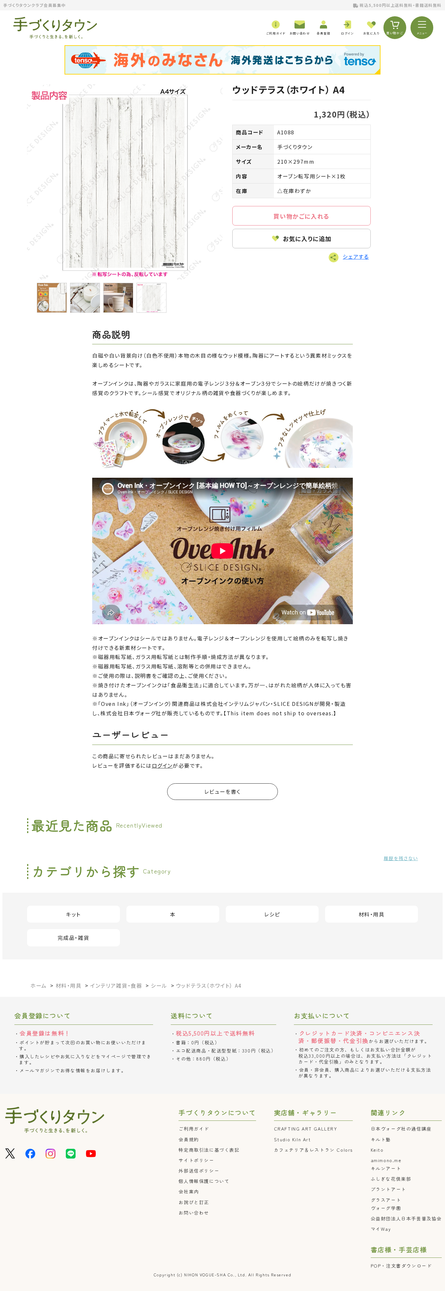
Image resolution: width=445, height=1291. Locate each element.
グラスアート (386, 1200)
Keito (377, 1150)
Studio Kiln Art (292, 1139)
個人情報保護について (204, 1181)
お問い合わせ (194, 1212)
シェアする (356, 256)
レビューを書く (222, 791)
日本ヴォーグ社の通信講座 (401, 1128)
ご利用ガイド (194, 1128)
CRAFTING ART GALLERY (305, 1128)
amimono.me (386, 1160)
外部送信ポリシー (199, 1170)
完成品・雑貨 (74, 937)
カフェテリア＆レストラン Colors (313, 1150)
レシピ (272, 914)
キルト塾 (381, 1139)
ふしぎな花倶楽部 (391, 1178)
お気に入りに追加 (307, 238)
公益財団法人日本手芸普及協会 (406, 1218)
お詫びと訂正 (194, 1202)
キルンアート (386, 1168)
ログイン (162, 765)
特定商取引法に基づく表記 (209, 1150)
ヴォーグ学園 (386, 1208)
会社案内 (189, 1191)
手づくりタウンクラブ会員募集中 (34, 5)
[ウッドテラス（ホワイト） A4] (125, 182)
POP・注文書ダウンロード (401, 1265)
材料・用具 (372, 914)
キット (73, 914)
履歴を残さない (401, 858)
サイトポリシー (196, 1160)
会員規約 (189, 1139)
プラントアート (388, 1189)
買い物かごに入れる (301, 216)
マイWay (381, 1229)
